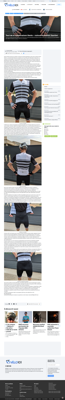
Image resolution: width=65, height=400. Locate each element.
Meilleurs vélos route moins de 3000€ (54, 391)
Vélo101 (6, 368)
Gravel (47, 130)
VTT (46, 131)
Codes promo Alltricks (52, 385)
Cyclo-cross (21, 395)
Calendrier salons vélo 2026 (38, 392)
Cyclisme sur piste (22, 385)
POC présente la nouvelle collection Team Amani (53, 327)
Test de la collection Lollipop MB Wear (51, 119)
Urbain (47, 134)
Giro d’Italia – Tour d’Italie (9, 387)
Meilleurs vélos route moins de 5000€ (54, 392)
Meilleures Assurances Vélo (38, 391)
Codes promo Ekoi (51, 386)
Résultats (54, 136)
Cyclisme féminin (22, 396)
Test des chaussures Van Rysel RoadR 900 (51, 104)
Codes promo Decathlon (52, 389)
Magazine (44, 4)
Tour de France (7, 386)
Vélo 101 (7, 13)
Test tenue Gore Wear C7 (48, 116)
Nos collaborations (8, 395)
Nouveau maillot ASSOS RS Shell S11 (39, 326)
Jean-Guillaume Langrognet (26, 51)
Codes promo (51, 383)
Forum (58, 4)
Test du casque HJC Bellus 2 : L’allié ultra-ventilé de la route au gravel (10, 328)
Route (47, 129)
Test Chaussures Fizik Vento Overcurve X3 (51, 107)
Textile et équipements (18, 13)
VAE (46, 132)
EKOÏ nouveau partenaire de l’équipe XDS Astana (23, 327)
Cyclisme (6, 385)
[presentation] (5, 325)
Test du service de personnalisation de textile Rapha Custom (51, 112)
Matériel (37, 4)
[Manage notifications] (62, 398)
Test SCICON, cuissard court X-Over (50, 92)
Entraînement (52, 4)
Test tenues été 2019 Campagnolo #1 (51, 100)
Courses (23, 4)
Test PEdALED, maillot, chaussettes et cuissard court (51, 96)
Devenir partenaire (8, 392)
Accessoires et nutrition (38, 390)
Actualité (29, 4)
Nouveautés (36, 387)
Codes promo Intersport (52, 384)
